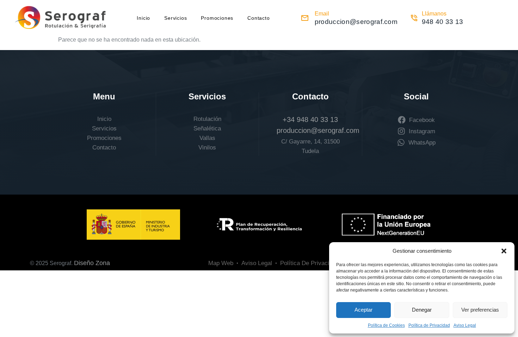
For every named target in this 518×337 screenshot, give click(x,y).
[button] (503, 251)
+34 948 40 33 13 (310, 119)
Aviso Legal (465, 325)
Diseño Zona (92, 262)
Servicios (175, 18)
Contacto (258, 18)
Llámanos (434, 14)
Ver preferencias (480, 310)
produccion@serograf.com (318, 130)
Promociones (217, 18)
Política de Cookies (386, 325)
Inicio (143, 18)
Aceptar (363, 310)
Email (322, 14)
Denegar (422, 310)
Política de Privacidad (429, 325)
